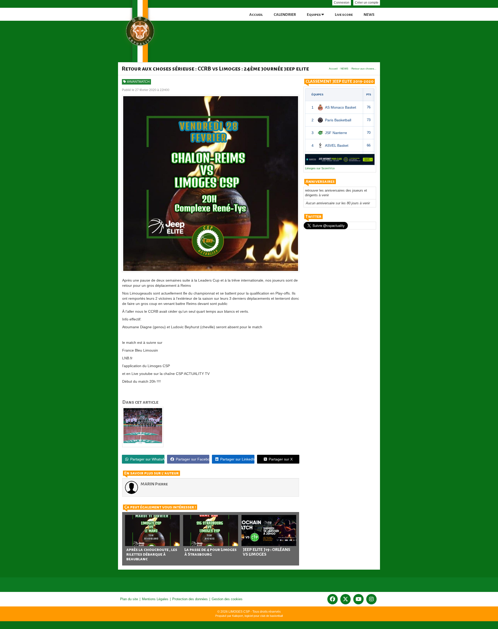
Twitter (313, 216)
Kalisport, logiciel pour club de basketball (257, 615)
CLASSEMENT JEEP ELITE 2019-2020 (340, 81)
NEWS (369, 14)
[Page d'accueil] (140, 31)
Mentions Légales (155, 599)
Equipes (314, 14)
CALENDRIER (285, 14)
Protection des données (190, 599)
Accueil (256, 14)
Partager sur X (281, 459)
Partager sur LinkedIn (237, 459)
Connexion (341, 2)
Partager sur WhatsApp (147, 459)
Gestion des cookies (227, 599)
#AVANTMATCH (138, 81)
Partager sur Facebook (193, 459)
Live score (344, 14)
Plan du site (129, 599)
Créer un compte (366, 2)
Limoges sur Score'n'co (320, 168)
